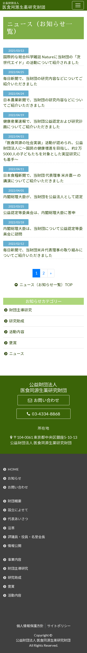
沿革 (11, 528)
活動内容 (16, 332)
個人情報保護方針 (30, 626)
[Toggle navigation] (78, 5)
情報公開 (14, 546)
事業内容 (14, 559)
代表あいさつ (18, 519)
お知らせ (14, 478)
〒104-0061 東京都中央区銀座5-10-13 (45, 437)
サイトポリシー (59, 626)
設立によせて (18, 510)
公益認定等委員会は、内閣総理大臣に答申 (39, 212)
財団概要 (14, 501)
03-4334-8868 (46, 413)
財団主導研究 (20, 310)
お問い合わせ (46, 400)
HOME (13, 469)
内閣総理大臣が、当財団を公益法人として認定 (43, 197)
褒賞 (13, 343)
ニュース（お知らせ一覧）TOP (45, 285)
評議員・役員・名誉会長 (26, 537)
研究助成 (16, 321)
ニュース (16, 353)
